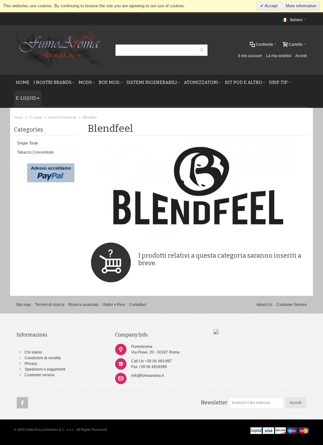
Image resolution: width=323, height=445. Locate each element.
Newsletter (214, 403)
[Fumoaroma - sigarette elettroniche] (216, 332)
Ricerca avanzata (83, 304)
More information (301, 5)
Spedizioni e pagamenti (45, 369)
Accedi (301, 56)
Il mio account (250, 56)
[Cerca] (202, 50)
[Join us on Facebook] (22, 403)
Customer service (40, 375)
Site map (23, 304)
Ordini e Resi (114, 304)
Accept (271, 5)
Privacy (31, 363)
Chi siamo (33, 352)
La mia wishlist (278, 56)
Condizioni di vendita (43, 358)
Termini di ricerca (49, 304)
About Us (264, 304)
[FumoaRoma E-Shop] (60, 50)
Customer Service (291, 304)
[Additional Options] (50, 166)
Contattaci (137, 304)
